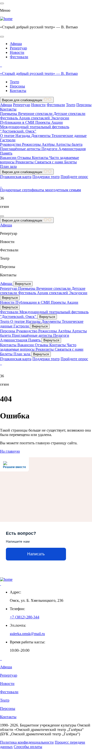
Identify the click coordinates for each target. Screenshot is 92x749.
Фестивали (19, 57)
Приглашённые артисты (20, 149)
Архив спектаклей (35, 118)
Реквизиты (25, 162)
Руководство (11, 144)
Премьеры (9, 114)
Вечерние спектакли (35, 114)
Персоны (17, 86)
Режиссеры (32, 144)
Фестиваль (9, 118)
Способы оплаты (28, 747)
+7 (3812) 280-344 (24, 617)
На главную (10, 451)
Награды (23, 136)
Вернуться (23, 284)
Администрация (72, 149)
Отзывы (24, 158)
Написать (36, 554)
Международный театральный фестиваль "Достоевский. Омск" (34, 129)
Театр (14, 82)
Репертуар (18, 48)
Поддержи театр (46, 177)
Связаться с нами (49, 162)
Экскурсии (60, 118)
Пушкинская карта (15, 177)
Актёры (49, 144)
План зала (8, 166)
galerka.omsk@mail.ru (27, 634)
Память (6, 153)
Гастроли (7, 140)
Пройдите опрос (74, 177)
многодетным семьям (63, 190)
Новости (17, 52)
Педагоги (49, 149)
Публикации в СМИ (17, 122)
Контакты (18, 91)
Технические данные (69, 136)
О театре (7, 136)
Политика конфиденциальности (27, 742)
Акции (57, 122)
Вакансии (8, 158)
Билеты (70, 162)
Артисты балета (69, 144)
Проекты (43, 122)
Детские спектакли (69, 114)
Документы (41, 136)
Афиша (16, 44)
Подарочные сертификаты (22, 190)
